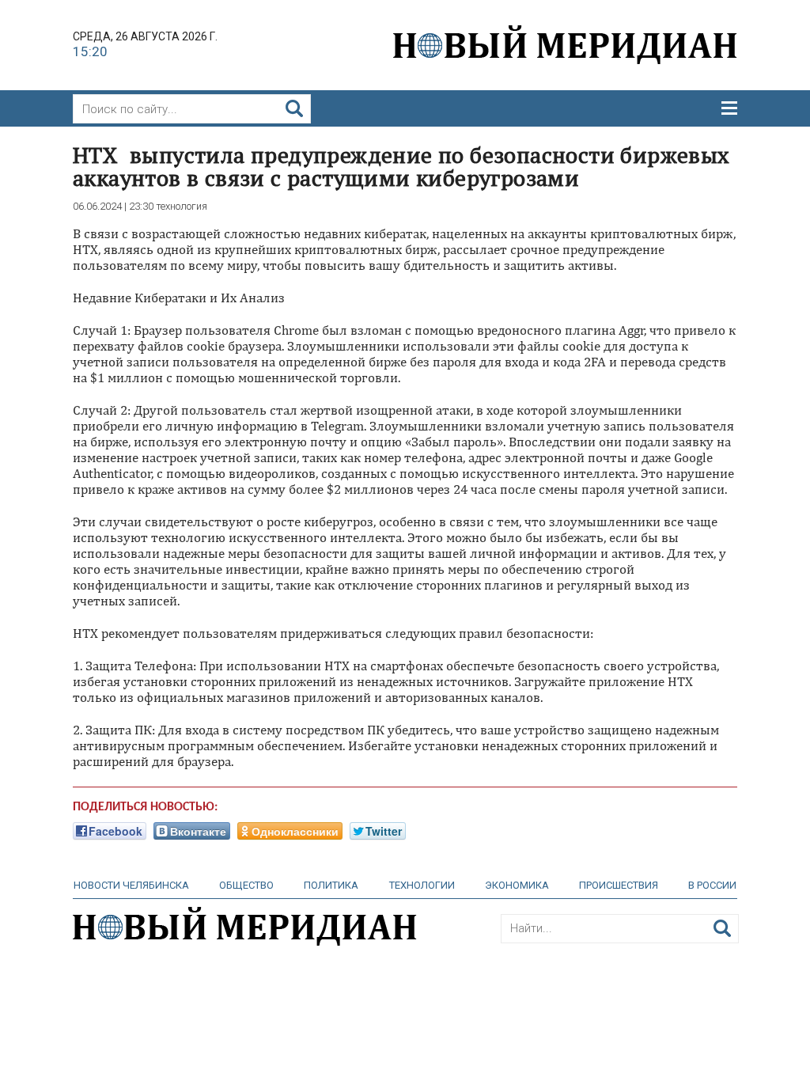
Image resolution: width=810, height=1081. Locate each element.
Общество (246, 885)
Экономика (517, 885)
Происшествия (618, 885)
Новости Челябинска (131, 885)
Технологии (422, 885)
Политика (331, 885)
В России (712, 885)
